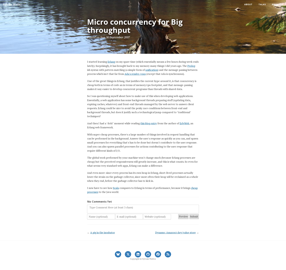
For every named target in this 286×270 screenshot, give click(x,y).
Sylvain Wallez (12, 4)
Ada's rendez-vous (135, 74)
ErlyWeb (184, 123)
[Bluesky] (118, 254)
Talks (262, 4)
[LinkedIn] (138, 254)
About (248, 4)
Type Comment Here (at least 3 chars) (111, 207)
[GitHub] (148, 254)
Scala (116, 188)
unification (151, 70)
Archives (277, 4)
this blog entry (148, 123)
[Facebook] (158, 254)
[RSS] (168, 254)
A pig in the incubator (102, 232)
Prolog (191, 66)
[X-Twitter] (128, 254)
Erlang (111, 61)
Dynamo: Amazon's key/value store (175, 232)
